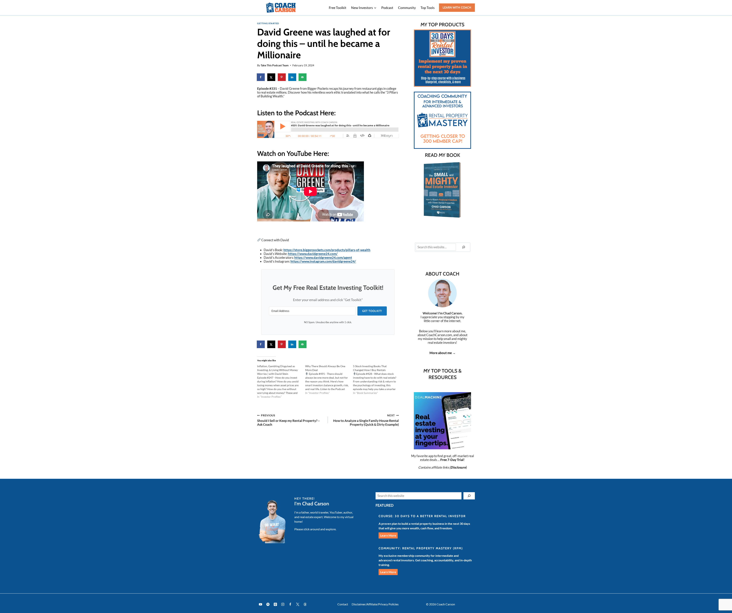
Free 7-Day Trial (452, 460)
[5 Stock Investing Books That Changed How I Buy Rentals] (377, 379)
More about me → (442, 353)
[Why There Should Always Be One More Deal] (329, 379)
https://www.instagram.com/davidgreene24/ (323, 261)
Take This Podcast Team (275, 65)
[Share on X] (271, 77)
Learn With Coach (457, 7)
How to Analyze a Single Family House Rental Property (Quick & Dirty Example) (366, 420)
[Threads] (305, 604)
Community (407, 8)
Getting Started (268, 23)
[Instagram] (282, 604)
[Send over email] (303, 77)
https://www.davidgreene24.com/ (313, 254)
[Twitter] (297, 604)
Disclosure (458, 467)
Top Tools (428, 8)
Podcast (387, 8)
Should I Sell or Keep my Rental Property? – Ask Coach (288, 420)
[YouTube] (260, 604)
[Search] (463, 247)
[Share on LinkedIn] (292, 77)
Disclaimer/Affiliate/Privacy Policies (375, 604)
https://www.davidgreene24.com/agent (323, 258)
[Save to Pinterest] (282, 77)
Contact (342, 604)
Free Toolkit (337, 8)
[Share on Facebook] (261, 77)
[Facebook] (290, 604)
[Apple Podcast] (275, 604)
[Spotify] (268, 604)
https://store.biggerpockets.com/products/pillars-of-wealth (326, 250)
